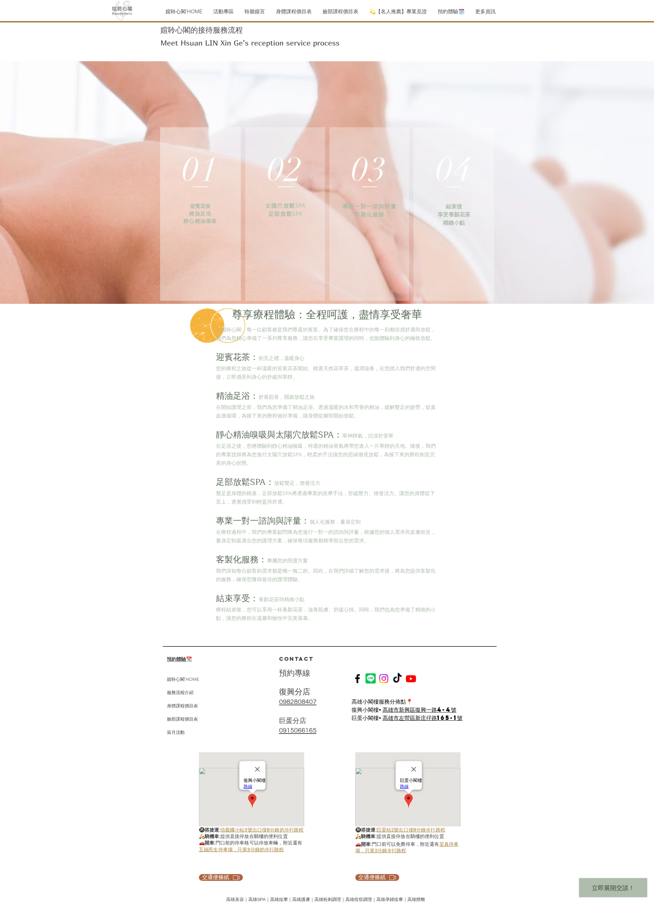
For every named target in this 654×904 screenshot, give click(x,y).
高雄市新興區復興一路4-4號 (419, 709)
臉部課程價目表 (182, 719)
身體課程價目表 (182, 705)
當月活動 (176, 732)
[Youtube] (411, 679)
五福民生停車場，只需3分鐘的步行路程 (241, 849)
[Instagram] (384, 679)
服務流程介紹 (180, 692)
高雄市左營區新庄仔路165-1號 (423, 718)
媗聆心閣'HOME (183, 679)
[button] (254, 11)
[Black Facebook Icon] (357, 679)
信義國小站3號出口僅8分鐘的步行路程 (262, 829)
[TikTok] (397, 679)
